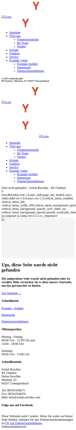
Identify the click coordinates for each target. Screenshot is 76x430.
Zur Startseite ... (11, 293)
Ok (7, 423)
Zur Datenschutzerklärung (26, 423)
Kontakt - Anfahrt (12, 308)
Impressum (8, 315)
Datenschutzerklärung (15, 321)
